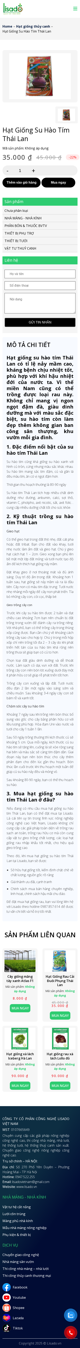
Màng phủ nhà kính (17, 1221)
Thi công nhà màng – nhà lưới (25, 1268)
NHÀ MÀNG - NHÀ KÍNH (23, 218)
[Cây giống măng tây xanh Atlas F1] (20, 961)
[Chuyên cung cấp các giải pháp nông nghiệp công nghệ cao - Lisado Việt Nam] (13, 14)
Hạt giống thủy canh (33, 26)
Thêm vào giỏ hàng (22, 182)
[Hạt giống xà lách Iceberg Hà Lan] (20, 1038)
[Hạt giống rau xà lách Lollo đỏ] (60, 1038)
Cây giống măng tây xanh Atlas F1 (20, 978)
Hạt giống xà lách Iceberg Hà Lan (20, 1056)
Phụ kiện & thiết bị (16, 1234)
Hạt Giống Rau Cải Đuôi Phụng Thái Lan (60, 980)
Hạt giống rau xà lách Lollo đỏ (60, 1056)
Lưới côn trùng (13, 1214)
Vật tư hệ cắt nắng (16, 1207)
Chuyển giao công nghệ (20, 1255)
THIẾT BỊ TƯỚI (16, 241)
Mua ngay (58, 182)
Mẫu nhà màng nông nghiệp (24, 1228)
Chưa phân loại (16, 211)
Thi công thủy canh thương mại (26, 1275)
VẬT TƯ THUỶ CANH (20, 248)
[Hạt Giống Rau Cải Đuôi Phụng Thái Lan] (60, 961)
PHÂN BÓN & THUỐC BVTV (26, 225)
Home (7, 26)
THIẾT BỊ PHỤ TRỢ (19, 233)
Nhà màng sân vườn (18, 1261)
